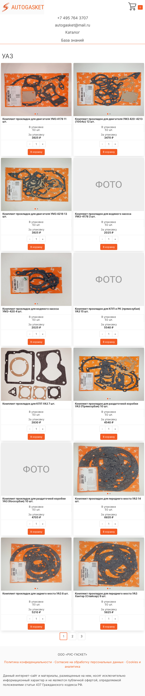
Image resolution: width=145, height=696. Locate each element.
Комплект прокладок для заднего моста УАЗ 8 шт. (35, 593)
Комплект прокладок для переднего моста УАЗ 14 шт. (108, 500)
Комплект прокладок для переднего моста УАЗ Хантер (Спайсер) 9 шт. (106, 595)
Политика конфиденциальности (28, 662)
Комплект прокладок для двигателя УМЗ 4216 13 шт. (34, 215)
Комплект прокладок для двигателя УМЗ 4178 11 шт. (34, 120)
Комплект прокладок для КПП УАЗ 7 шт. (28, 403)
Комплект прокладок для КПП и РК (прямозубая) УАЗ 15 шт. (107, 310)
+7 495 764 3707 (72, 18)
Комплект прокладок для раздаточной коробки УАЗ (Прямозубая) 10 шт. (106, 405)
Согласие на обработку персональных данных (89, 662)
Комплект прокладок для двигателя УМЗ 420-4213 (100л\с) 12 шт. (109, 120)
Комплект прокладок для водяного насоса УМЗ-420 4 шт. (30, 310)
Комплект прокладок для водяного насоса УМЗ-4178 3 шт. (103, 215)
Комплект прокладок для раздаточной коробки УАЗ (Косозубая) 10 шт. (34, 500)
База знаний (72, 40)
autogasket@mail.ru (72, 25)
